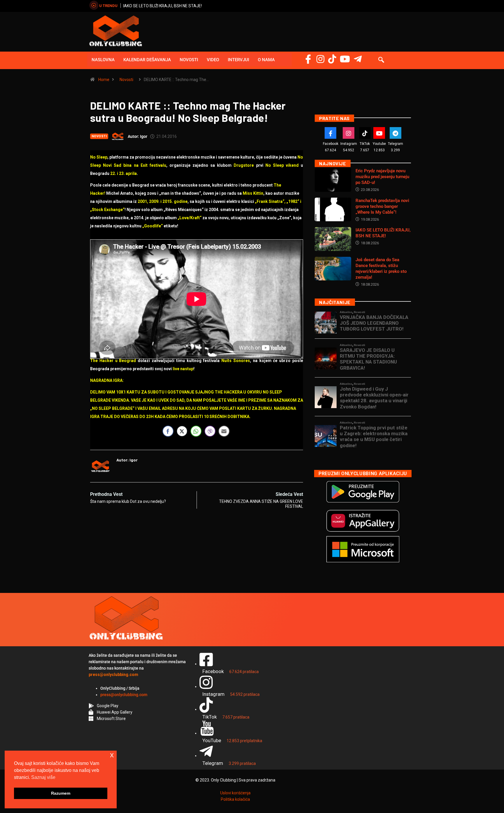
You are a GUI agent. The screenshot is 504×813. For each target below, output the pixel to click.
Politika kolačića (235, 799)
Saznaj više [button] (43, 777)
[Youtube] (379, 133)
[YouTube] (345, 59)
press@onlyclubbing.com (123, 694)
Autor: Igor (137, 136)
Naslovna (103, 59)
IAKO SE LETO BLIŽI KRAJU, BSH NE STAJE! (162, 5)
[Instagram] (320, 59)
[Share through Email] (224, 431)
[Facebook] (308, 59)
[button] (381, 60)
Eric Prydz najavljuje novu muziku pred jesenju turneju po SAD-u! (382, 176)
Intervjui (238, 59)
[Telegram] (358, 59)
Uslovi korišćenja (235, 793)
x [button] (112, 755)
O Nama (266, 59)
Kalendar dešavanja (147, 59)
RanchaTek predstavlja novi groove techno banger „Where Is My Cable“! (382, 206)
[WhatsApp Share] (196, 431)
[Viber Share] (210, 431)
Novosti (189, 59)
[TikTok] (365, 133)
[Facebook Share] (168, 431)
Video (213, 59)
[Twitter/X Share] (182, 431)
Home (103, 79)
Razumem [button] (60, 793)
